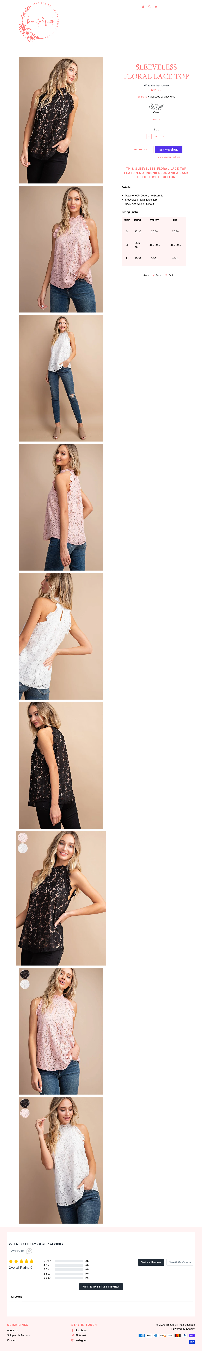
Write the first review (100, 1286)
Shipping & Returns (18, 1335)
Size (156, 129)
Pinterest (80, 1335)
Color (156, 112)
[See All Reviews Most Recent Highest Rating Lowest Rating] (179, 1262)
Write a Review (151, 1262)
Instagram (81, 1340)
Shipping (142, 96)
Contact (11, 1340)
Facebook (81, 1330)
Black (156, 119)
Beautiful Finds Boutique (180, 1324)
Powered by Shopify (183, 1328)
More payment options (169, 157)
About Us (12, 1330)
